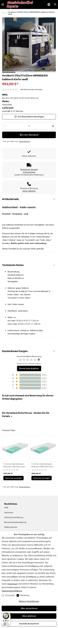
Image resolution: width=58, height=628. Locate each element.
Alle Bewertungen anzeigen (31, 89)
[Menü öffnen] (2, 4)
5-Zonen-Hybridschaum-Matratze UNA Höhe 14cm (42, 465)
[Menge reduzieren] (5, 126)
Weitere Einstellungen (29, 601)
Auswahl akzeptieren (29, 623)
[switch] (6, 624)
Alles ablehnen (29, 616)
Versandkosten (24, 141)
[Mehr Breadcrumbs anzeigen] (3, 13)
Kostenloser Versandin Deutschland (29, 170)
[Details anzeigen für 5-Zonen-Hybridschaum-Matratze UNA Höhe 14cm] (43, 448)
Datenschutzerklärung (12, 590)
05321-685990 (29, 191)
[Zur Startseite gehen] (19, 4)
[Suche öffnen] (55, 4)
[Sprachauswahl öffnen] (49, 4)
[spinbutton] (29, 126)
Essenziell (9, 595)
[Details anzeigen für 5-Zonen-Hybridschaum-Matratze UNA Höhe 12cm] (15, 448)
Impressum (12, 583)
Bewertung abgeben (29, 368)
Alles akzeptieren (29, 608)
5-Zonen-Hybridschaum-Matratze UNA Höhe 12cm (14, 465)
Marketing (24, 595)
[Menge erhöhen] (53, 126)
